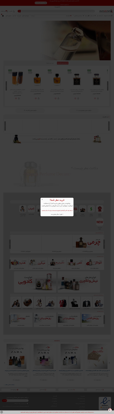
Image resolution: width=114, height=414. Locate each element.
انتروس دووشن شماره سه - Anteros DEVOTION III (17, 90)
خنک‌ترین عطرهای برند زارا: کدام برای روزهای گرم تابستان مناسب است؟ (70, 370)
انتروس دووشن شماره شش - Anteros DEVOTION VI (77, 90)
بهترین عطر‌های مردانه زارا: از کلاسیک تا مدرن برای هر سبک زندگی (16, 370)
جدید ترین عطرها (50, 63)
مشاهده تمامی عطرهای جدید (84, 110)
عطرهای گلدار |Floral (56, 251)
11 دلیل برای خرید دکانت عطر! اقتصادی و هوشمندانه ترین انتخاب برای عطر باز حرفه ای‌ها (97, 370)
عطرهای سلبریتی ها (75, 268)
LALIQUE (48, 131)
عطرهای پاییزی (45, 325)
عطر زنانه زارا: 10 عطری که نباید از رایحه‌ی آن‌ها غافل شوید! (43, 370)
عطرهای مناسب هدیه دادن (38, 268)
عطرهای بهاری (92, 325)
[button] (107, 86)
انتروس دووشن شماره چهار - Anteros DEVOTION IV (37, 90)
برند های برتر (105, 117)
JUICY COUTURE (83, 131)
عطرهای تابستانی (68, 325)
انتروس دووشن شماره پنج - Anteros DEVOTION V (57, 90)
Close (2, 412)
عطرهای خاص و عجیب (94, 268)
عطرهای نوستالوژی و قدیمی (19, 268)
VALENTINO (100, 131)
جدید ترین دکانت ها (62, 63)
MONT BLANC (31, 131)
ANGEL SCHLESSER (65, 131)
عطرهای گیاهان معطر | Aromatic (26, 251)
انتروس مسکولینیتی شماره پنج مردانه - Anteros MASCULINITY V (96, 91)
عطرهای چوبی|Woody (87, 251)
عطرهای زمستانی (21, 325)
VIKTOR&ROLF (13, 131)
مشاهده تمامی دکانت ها (31, 110)
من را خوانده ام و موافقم (20, 403)
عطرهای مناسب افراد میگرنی (56, 268)
